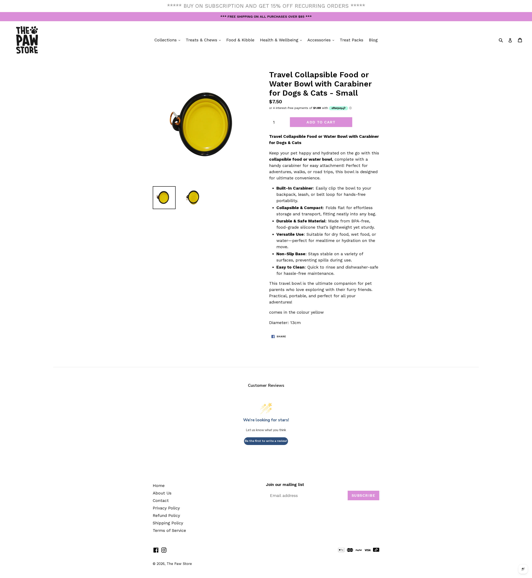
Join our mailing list (285, 484)
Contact (161, 500)
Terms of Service (169, 530)
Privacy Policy (166, 507)
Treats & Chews (204, 39)
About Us (162, 492)
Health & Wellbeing (282, 39)
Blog (373, 39)
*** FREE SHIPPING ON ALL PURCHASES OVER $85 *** (266, 16)
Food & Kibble (240, 39)
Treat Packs (351, 39)
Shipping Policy (168, 522)
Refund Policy (166, 515)
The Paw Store (179, 564)
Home (159, 485)
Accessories (321, 39)
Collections (168, 39)
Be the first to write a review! (266, 441)
